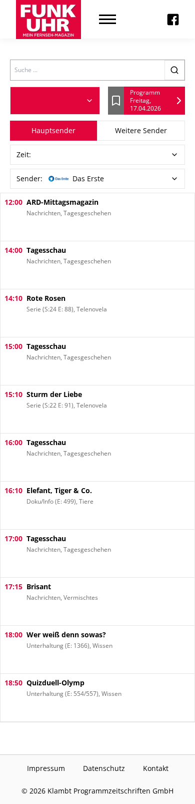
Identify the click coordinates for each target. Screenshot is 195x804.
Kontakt (155, 768)
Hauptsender (54, 130)
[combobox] (55, 101)
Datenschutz (104, 768)
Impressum (46, 768)
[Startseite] (48, 19)
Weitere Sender (141, 130)
